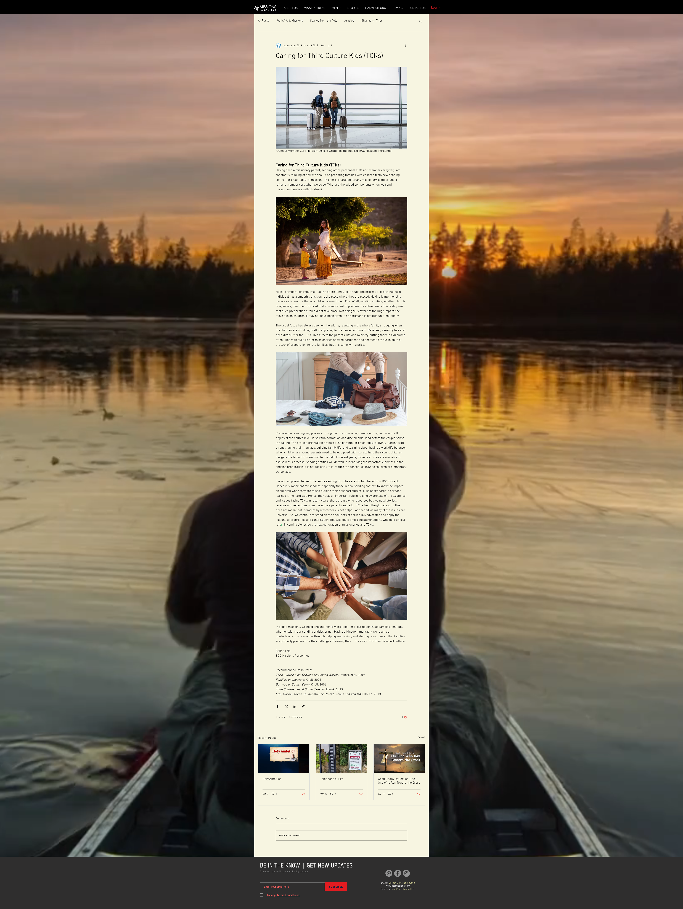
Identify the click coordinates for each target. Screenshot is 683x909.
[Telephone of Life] (341, 758)
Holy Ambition (272, 779)
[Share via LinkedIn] (295, 706)
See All (421, 737)
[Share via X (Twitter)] (286, 706)
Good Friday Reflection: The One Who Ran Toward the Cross (399, 781)
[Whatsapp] (388, 873)
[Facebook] (397, 873)
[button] (420, 21)
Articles (349, 21)
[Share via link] (303, 706)
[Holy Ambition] (283, 758)
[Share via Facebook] (277, 706)
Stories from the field (323, 21)
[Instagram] (406, 873)
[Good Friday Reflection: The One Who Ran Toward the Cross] (399, 758)
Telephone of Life (331, 779)
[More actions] (405, 45)
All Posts (263, 21)
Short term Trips (372, 21)
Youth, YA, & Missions (289, 21)
